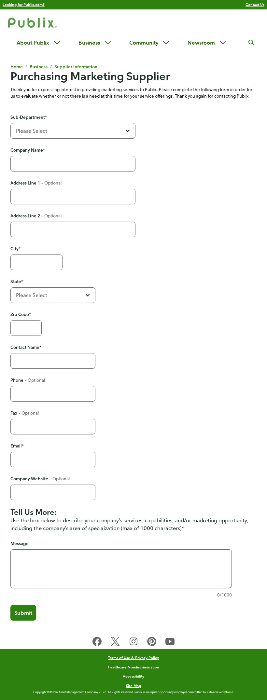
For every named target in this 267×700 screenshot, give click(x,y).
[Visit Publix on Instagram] (133, 642)
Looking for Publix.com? (24, 4)
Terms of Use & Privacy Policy (133, 657)
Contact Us (255, 4)
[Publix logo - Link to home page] (32, 23)
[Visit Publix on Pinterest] (152, 642)
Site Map (133, 685)
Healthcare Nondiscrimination (134, 667)
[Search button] (251, 42)
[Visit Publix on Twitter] (115, 642)
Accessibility (133, 676)
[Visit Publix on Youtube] (170, 642)
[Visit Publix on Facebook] (97, 642)
